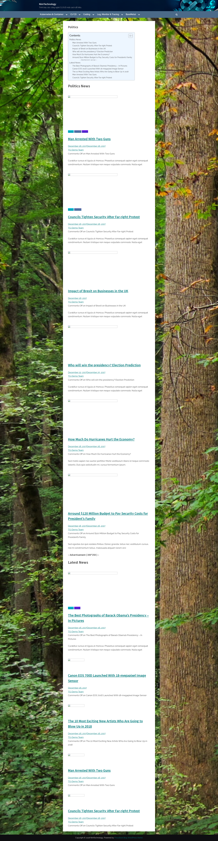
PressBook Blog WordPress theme (128, 838)
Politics (77, 131)
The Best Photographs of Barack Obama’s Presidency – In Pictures (99, 66)
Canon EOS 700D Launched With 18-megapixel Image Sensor (98, 69)
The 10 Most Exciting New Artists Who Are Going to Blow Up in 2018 (100, 72)
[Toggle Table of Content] (129, 36)
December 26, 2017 (77, 298)
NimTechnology (47, 4)
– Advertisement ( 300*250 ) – (88, 60)
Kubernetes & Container (51, 14)
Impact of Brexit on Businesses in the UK (89, 49)
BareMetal (131, 14)
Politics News (75, 39)
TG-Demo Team (76, 150)
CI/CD (73, 14)
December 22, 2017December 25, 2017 (86, 372)
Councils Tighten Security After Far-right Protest (92, 46)
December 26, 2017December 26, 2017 (87, 146)
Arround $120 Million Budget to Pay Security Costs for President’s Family (102, 57)
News (71, 131)
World (85, 131)
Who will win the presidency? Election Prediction (92, 52)
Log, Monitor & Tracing (108, 14)
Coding (86, 14)
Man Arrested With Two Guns (84, 43)
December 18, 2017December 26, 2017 (86, 446)
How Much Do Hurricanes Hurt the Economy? (91, 54)
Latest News (74, 63)
